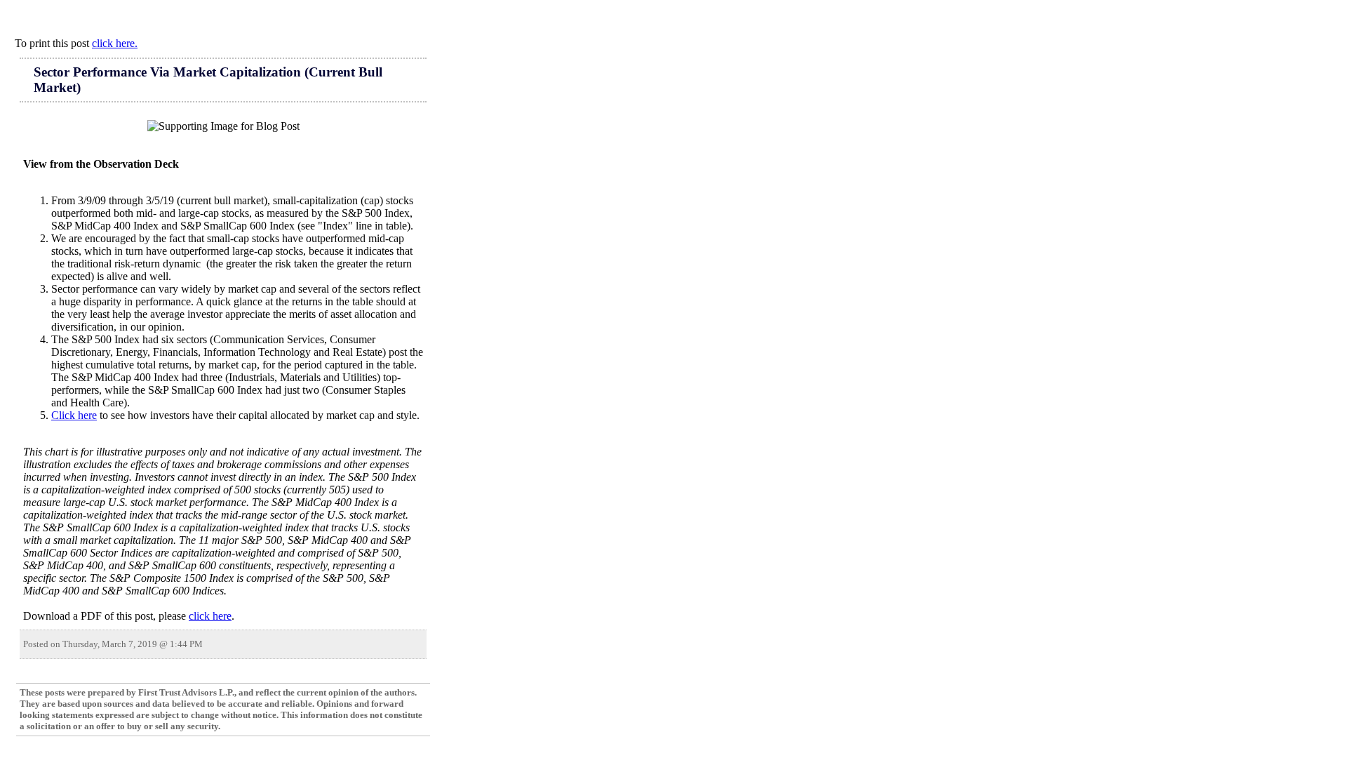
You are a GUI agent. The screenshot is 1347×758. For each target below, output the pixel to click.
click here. (115, 43)
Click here (74, 415)
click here (210, 616)
